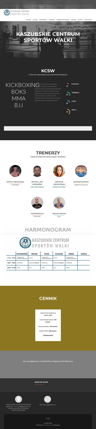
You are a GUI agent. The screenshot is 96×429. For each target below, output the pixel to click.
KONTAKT (88, 19)
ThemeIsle (56, 425)
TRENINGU (75, 92)
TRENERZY (43, 19)
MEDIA (73, 19)
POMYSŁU (75, 84)
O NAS (35, 19)
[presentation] (67, 86)
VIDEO (80, 19)
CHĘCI (74, 101)
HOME (28, 19)
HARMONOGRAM (62, 19)
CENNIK (51, 19)
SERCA (74, 110)
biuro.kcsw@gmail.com (48, 405)
